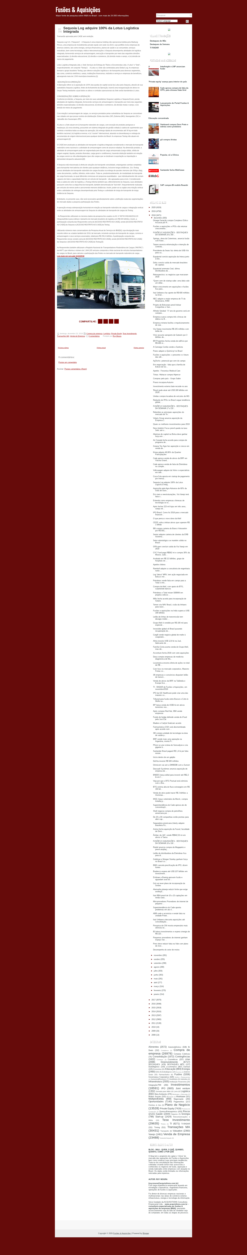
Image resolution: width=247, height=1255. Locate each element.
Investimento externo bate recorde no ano (170, 386)
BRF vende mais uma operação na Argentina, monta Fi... (167, 740)
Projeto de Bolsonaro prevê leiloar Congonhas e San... (167, 306)
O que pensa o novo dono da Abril (167, 518)
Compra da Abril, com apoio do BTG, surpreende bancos (168, 587)
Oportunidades (156, 1101)
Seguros (174, 1114)
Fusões (178, 1074)
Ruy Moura (117, 336)
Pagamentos (179, 1102)
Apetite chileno (159, 565)
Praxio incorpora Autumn (163, 382)
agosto (156, 967)
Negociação (178, 1099)
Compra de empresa (94, 334)
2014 (154, 1011)
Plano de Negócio (177, 1104)
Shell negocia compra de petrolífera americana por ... (167, 812)
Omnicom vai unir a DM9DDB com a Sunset (171, 765)
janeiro (156, 994)
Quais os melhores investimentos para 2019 (171, 424)
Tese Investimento (130, 334)
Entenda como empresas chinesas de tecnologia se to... (168, 501)
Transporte (164, 1131)
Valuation (177, 1131)
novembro (158, 955)
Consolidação (160, 1056)
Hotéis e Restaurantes (182, 1077)
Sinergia (185, 1114)
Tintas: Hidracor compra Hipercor (166, 375)
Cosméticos (173, 1059)
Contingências (182, 1056)
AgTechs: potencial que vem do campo (169, 361)
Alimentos (154, 1047)
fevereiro (157, 990)
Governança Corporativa (159, 1077)
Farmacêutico (164, 1074)
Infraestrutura (155, 1081)
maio (156, 979)
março (156, 986)
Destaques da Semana (160, 44)
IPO (163, 1088)
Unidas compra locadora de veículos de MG (171, 396)
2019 (154, 211)
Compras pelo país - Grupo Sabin (167, 378)
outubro (157, 959)
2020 (154, 207)
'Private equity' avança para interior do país (168, 82)
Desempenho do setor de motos (166, 950)
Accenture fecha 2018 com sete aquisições (171, 653)
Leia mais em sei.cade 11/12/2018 (70, 256)
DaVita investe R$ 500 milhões (166, 761)
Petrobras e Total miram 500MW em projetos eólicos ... (168, 594)
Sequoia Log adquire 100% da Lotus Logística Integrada (101, 29)
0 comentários (94, 336)
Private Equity (116, 334)
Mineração (170, 1096)
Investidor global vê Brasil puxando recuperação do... (167, 630)
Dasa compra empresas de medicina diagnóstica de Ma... (168, 658)
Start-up (159, 1116)
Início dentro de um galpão (164, 757)
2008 (154, 1035)
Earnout (187, 1067)
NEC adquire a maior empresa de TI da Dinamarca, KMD (169, 300)
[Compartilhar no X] (105, 321)
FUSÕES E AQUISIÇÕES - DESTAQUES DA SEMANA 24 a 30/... (170, 233)
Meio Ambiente (161, 1094)
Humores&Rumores (158, 1079)
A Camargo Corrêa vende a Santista (168, 347)
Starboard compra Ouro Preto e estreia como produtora (174, 125)
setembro (158, 963)
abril (155, 982)
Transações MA (63, 336)
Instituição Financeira (178, 1082)
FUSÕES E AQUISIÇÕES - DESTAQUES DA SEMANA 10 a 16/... (170, 842)
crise (187, 1059)
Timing (157, 1127)
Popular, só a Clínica (169, 155)
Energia (186, 1069)
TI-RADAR (185, 1124)
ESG (157, 1072)
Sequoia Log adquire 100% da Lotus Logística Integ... (168, 483)
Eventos (178, 1072)
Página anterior (139, 348)
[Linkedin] (190, 21)
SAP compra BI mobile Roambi (174, 185)
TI (171, 1123)
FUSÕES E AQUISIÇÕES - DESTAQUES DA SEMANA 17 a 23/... (170, 407)
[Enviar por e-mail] (100, 321)
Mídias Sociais (155, 1096)
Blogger (146, 1233)
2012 (154, 1019)
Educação (170, 1069)
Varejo (152, 1134)
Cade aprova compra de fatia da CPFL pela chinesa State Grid (174, 89)
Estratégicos (167, 1072)
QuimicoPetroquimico (168, 1111)
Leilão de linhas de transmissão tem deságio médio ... (168, 618)
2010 (154, 1027)
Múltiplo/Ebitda (156, 1099)
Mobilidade (180, 1096)
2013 (154, 1015)
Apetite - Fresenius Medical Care (166, 371)
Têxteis (163, 1124)
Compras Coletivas (182, 1054)
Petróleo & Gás (155, 1105)
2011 (154, 1023)
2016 (154, 1004)
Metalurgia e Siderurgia (180, 1094)
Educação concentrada (159, 118)
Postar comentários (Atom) (75, 369)
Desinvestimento (169, 1062)
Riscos (186, 1111)
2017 (154, 1000)
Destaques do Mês (158, 41)
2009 (154, 1031)
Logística (106, 334)
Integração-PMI (155, 1085)
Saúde (159, 1114)
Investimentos (180, 1084)
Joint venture (183, 1088)
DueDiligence (154, 1067)
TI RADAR (154, 48)
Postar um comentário (67, 362)
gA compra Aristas (168, 140)
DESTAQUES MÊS (175, 1064)
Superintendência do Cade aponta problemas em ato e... (167, 908)
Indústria (184, 1079)
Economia (157, 1069)
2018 (154, 215)
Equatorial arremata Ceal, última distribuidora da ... (166, 270)
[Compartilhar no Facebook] (187, 21)
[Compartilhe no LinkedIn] (116, 321)
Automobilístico (174, 1047)
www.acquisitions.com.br (176, 1204)
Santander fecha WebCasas (172, 170)
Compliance (165, 1050)
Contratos (160, 1059)
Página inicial (101, 348)
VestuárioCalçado (166, 1138)
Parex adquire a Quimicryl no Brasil (167, 351)
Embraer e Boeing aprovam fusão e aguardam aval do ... (167, 878)
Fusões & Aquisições (78, 9)
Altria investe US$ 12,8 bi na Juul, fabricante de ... (167, 642)
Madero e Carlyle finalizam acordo (167, 723)
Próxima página (63, 348)
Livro (176, 1091)
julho (156, 971)
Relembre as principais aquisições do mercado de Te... (168, 413)
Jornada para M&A (163, 1091)
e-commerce (171, 1067)
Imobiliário (173, 1079)
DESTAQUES (154, 1064)
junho (156, 975)
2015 (154, 1008)
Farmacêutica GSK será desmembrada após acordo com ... (169, 728)
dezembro (158, 218)
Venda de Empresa (77, 336)
